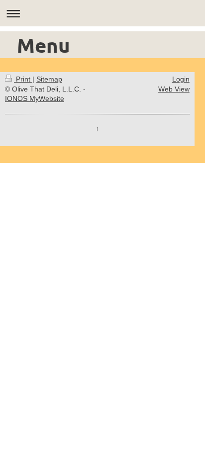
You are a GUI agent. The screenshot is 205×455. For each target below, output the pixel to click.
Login (181, 79)
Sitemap (49, 79)
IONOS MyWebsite (34, 98)
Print (23, 79)
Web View (174, 89)
